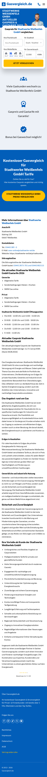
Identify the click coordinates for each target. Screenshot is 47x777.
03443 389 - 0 (11, 247)
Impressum (6, 735)
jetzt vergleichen (23, 63)
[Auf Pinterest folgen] (21, 721)
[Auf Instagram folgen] (8, 721)
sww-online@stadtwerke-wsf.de (21, 250)
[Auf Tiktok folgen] (13, 721)
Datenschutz (7, 741)
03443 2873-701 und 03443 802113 (28, 265)
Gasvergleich (20, 699)
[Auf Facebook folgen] (4, 721)
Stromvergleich (33, 699)
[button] (43, 4)
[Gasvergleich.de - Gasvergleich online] (17, 4)
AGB (4, 746)
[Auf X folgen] (17, 721)
